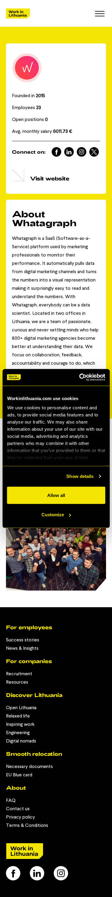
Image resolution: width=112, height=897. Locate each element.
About (16, 787)
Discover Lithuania (34, 695)
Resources (17, 682)
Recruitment (19, 674)
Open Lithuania (21, 707)
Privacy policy (20, 817)
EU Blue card (19, 775)
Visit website (49, 178)
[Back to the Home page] (18, 13)
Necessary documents (29, 766)
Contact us (18, 808)
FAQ (11, 800)
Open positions (30, 119)
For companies (29, 661)
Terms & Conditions (27, 825)
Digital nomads (21, 741)
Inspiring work (20, 724)
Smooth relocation (34, 753)
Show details (79, 476)
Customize (53, 514)
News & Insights (22, 648)
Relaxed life (18, 716)
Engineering (18, 732)
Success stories (22, 640)
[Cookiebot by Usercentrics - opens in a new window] (79, 377)
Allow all (56, 495)
